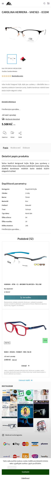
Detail (24, 365)
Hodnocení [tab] (16, 147)
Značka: (9, 71)
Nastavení (12, 467)
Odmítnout (25, 478)
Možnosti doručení (13, 119)
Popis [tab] (5, 147)
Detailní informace (9, 102)
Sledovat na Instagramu (13, 435)
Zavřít (44, 141)
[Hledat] (44, 3)
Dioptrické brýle (31, 189)
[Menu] (2, 3)
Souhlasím (25, 472)
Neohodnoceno (17, 76)
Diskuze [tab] (26, 147)
